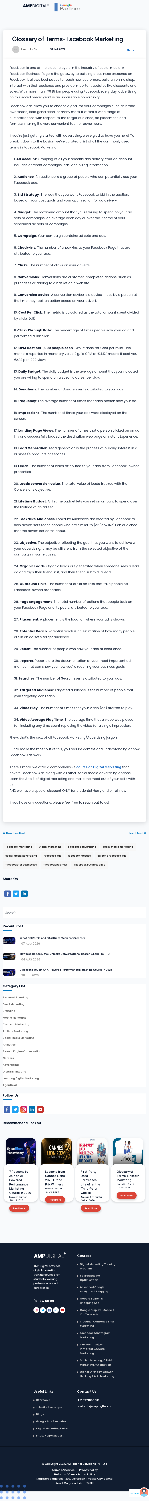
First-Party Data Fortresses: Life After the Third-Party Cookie (90, 1182)
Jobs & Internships (49, 1407)
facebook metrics (79, 855)
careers (8, 1058)
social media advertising (21, 855)
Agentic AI (10, 1085)
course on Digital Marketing (98, 767)
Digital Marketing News (52, 1428)
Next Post (136, 833)
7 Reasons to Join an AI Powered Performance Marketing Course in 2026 (66, 969)
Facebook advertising (82, 846)
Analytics (9, 1044)
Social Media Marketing (19, 1038)
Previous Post (15, 833)
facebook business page (89, 864)
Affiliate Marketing (15, 1031)
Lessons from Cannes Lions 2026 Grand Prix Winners (55, 1178)
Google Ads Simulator (51, 1421)
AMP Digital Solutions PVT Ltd (87, 1464)
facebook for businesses (21, 864)
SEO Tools (43, 1400)
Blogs (40, 1414)
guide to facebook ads (111, 855)
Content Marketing (16, 1024)
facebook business (55, 864)
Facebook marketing (18, 846)
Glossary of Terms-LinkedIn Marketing (128, 1176)
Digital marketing (50, 846)
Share (130, 50)
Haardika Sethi (31, 49)
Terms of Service (63, 1470)
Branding (9, 1011)
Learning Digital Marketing (21, 1078)
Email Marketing (14, 1004)
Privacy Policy (88, 1470)
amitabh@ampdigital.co (94, 1406)
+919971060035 (88, 1400)
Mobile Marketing (15, 1017)
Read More (19, 1208)
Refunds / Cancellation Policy (74, 1474)
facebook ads (52, 855)
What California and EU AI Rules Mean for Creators (52, 938)
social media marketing (118, 846)
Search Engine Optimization (22, 1051)
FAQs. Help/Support (50, 1435)
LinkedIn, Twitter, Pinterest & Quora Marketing (92, 1349)
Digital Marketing (14, 1071)
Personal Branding (15, 997)
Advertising (11, 1065)
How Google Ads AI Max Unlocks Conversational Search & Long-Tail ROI (65, 954)
